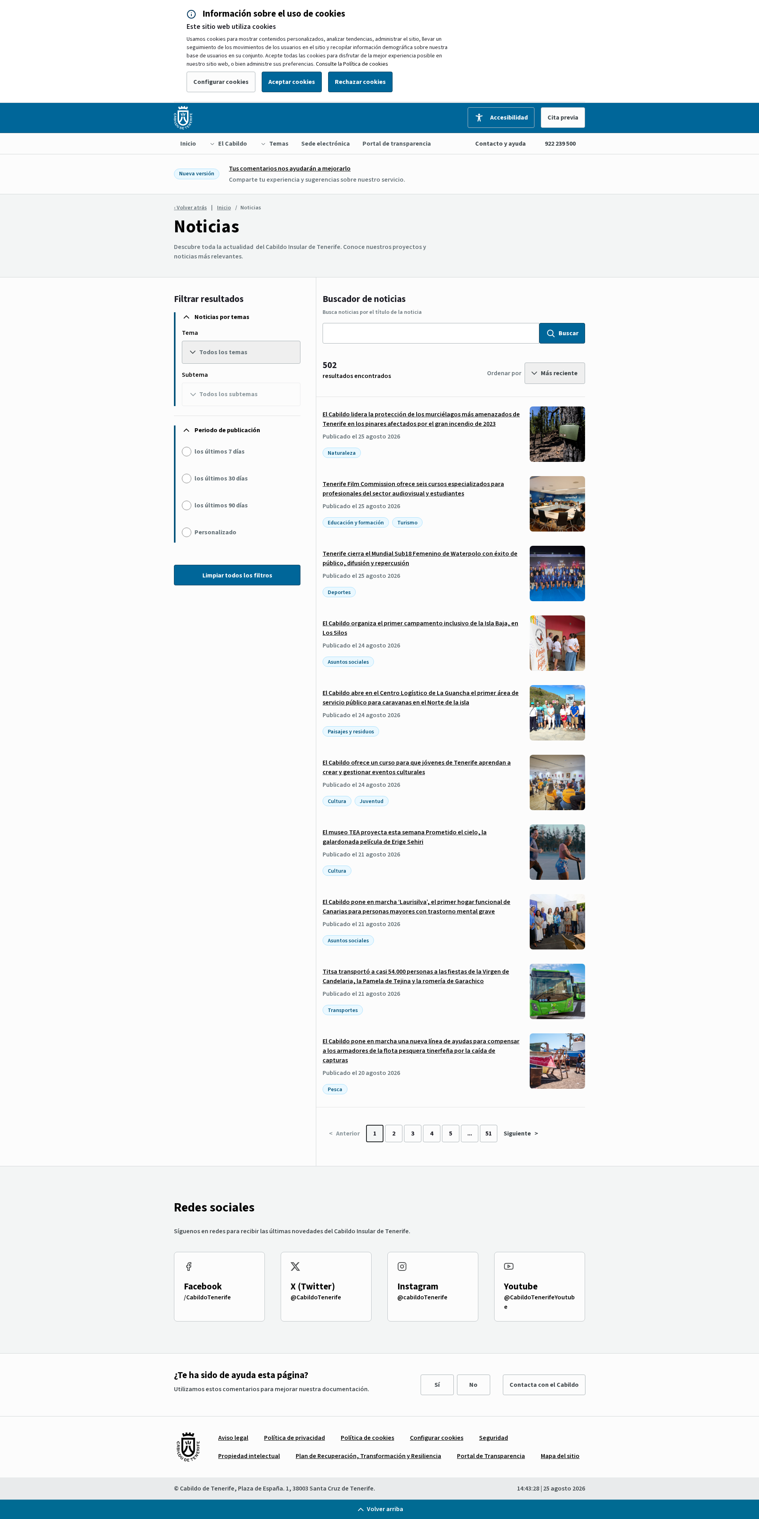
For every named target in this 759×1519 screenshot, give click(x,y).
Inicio (224, 208)
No (473, 1384)
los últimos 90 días (221, 505)
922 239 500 (560, 143)
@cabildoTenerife (422, 1297)
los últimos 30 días (221, 478)
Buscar (568, 333)
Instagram (417, 1286)
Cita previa (563, 117)
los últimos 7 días (219, 451)
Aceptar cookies (291, 82)
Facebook (203, 1286)
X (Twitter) (313, 1286)
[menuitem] (188, 143)
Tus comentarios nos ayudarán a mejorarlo (290, 168)
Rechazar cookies (360, 82)
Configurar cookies (221, 82)
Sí (437, 1384)
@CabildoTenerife (316, 1297)
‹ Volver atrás (190, 208)
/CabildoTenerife (207, 1297)
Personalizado (215, 532)
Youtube (521, 1286)
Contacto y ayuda (500, 143)
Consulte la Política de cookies (352, 64)
